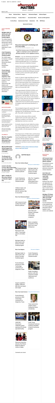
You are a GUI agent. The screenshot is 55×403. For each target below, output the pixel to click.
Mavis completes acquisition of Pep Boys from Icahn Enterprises (33, 224)
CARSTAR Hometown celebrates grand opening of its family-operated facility (21, 326)
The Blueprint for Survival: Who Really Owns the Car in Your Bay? (7, 159)
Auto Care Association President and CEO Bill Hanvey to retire (6, 130)
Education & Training (11, 17)
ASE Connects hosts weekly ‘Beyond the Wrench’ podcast (20, 170)
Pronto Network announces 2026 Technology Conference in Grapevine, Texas (6, 73)
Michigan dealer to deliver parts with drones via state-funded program (6, 35)
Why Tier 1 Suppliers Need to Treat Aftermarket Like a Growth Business (7, 139)
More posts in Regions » (35, 249)
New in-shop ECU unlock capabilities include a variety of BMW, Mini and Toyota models (47, 68)
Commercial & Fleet (23, 20)
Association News (32, 17)
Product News (21, 17)
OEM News (42, 20)
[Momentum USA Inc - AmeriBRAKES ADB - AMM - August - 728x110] (27, 31)
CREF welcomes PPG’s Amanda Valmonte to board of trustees (47, 126)
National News (17, 14)
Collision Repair (42, 14)
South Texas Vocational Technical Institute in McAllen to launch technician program (33, 326)
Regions (24, 14)
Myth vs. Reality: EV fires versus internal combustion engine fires (7, 178)
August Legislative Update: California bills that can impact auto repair (7, 125)
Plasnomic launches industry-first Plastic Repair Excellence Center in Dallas (20, 345)
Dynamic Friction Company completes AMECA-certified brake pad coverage (47, 54)
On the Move (13, 20)
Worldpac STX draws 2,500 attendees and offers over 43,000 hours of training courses (47, 198)
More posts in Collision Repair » (34, 164)
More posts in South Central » (34, 291)
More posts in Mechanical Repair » (33, 198)
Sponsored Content (27, 24)
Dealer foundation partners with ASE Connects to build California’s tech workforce (33, 275)
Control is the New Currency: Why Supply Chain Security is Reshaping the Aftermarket (7, 168)
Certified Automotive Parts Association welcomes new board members (7, 121)
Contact (19, 1)
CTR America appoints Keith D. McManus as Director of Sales (46, 139)
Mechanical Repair (33, 14)
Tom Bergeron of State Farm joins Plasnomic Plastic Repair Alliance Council (6, 115)
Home (10, 14)
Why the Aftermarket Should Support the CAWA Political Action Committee (7, 149)
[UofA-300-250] (47, 151)
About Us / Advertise (11, 1)
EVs (37, 20)
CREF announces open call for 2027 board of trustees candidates (7, 111)
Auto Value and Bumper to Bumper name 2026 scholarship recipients (33, 214)
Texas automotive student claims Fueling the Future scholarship (33, 306)
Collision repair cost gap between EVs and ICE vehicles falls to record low (21, 190)
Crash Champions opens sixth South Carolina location (6, 53)
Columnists (32, 20)
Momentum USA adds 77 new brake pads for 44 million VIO (20, 233)
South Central (24, 148)
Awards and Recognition (44, 17)
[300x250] (7, 104)
